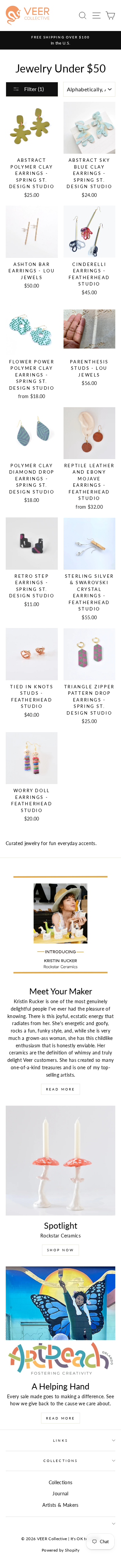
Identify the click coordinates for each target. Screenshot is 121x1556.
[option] (60, 40)
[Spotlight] (60, 1161)
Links (60, 1440)
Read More (60, 1089)
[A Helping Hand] (60, 1321)
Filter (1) (33, 89)
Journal (60, 1493)
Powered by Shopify (60, 1550)
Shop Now (60, 1250)
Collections (60, 1461)
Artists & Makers (60, 1505)
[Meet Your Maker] (60, 926)
